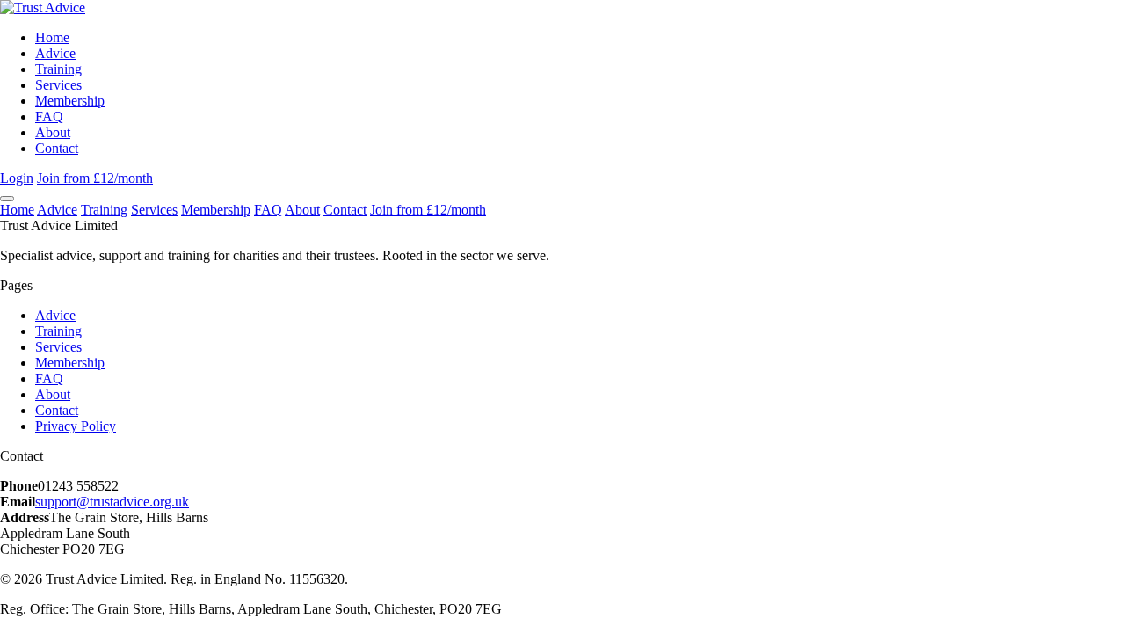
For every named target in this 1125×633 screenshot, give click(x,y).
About (52, 132)
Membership (70, 100)
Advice (55, 53)
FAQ (49, 116)
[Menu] (7, 198)
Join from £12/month (95, 178)
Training (58, 69)
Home (52, 37)
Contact (56, 148)
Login (16, 178)
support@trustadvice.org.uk (112, 501)
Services (58, 84)
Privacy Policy (75, 425)
